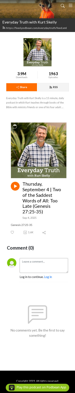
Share (23, 87)
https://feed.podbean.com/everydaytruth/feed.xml (36, 27)
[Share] (44, 232)
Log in (48, 277)
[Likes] (12, 232)
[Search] (62, 5)
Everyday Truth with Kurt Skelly (29, 22)
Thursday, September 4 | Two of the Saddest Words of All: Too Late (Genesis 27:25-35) (41, 197)
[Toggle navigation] (70, 5)
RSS (55, 87)
